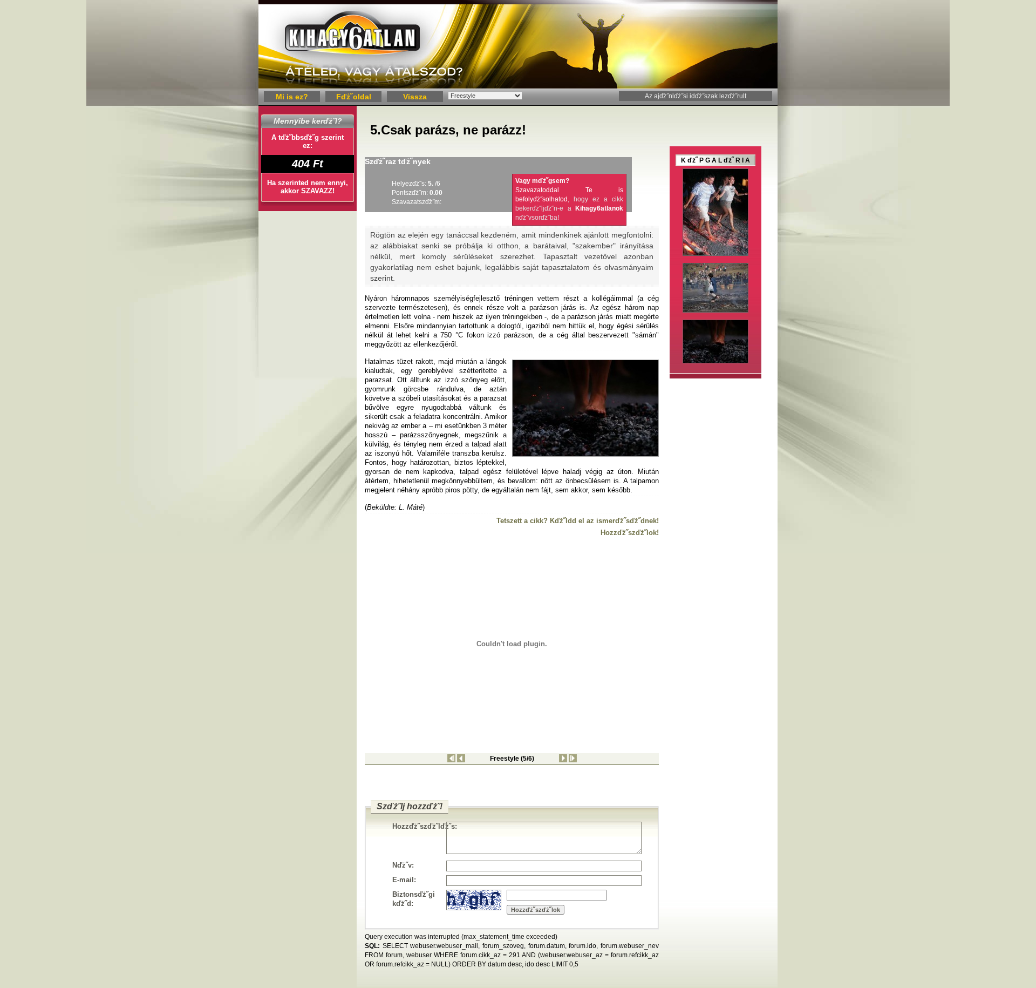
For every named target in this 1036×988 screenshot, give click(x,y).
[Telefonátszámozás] (573, 760)
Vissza (415, 96)
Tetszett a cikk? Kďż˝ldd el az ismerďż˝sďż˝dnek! (577, 521)
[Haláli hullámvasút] (451, 760)
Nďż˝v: (403, 865)
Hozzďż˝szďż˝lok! (630, 533)
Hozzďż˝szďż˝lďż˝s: (419, 826)
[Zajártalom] (461, 760)
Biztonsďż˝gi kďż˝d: (413, 899)
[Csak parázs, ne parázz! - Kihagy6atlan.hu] (518, 87)
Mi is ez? (292, 96)
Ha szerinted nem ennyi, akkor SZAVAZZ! (307, 187)
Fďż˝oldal (353, 96)
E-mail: (404, 880)
